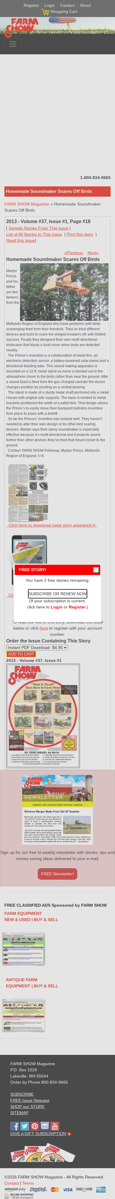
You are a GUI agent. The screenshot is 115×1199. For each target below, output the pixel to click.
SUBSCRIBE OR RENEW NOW (58, 593)
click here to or (56, 607)
